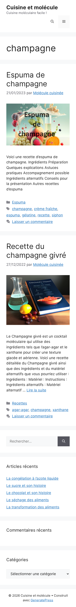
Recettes (19, 403)
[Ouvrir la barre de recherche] (52, 21)
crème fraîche (45, 209)
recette (44, 215)
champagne (22, 209)
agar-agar (20, 410)
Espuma (19, 202)
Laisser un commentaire (32, 222)
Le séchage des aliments (27, 500)
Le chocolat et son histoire (28, 493)
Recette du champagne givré (36, 250)
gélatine (28, 215)
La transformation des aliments (32, 507)
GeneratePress (42, 600)
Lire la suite (36, 390)
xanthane (60, 410)
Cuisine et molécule (32, 7)
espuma (13, 215)
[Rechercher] (64, 441)
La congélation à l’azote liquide (32, 478)
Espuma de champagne (26, 79)
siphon (57, 215)
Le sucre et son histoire (26, 485)
